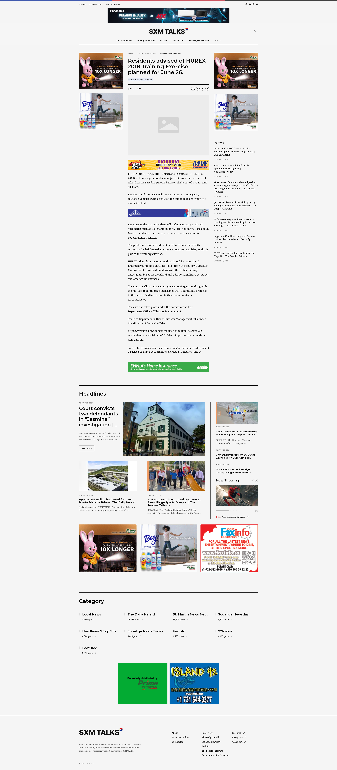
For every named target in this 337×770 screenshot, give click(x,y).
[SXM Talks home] (168, 31)
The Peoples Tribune (199, 40)
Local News (207, 732)
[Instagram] (253, 4)
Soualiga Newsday (146, 40)
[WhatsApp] (257, 4)
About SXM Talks (95, 4)
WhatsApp (237, 741)
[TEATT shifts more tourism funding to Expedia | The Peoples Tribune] (237, 413)
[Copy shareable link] (193, 88)
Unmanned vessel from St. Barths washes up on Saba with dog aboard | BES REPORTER (234, 151)
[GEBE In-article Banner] (168, 213)
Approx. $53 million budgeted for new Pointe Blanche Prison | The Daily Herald (234, 239)
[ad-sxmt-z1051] (101, 111)
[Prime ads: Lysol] (101, 71)
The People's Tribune (212, 750)
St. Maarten (177, 741)
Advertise (82, 4)
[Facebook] (250, 4)
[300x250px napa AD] (229, 548)
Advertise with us (180, 737)
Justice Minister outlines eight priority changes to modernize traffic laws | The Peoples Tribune (235, 205)
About (175, 732)
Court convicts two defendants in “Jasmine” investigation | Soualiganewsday (231, 168)
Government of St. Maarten (215, 755)
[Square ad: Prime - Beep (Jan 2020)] (142, 683)
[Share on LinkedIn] (207, 88)
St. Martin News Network (146, 53)
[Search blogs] (246, 4)
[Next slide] (256, 480)
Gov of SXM (178, 40)
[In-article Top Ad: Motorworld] (168, 165)
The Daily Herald (124, 40)
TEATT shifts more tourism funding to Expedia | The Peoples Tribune (234, 255)
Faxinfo (163, 40)
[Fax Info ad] (194, 683)
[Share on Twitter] (202, 88)
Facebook (237, 732)
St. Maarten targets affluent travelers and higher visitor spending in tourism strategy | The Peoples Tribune (235, 222)
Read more (88, 448)
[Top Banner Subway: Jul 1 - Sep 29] (168, 15)
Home (130, 53)
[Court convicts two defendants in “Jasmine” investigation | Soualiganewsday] (164, 429)
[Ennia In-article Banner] (168, 367)
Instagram (237, 737)
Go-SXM (217, 40)
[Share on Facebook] (198, 88)
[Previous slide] (252, 480)
